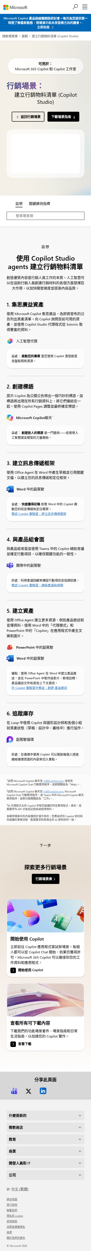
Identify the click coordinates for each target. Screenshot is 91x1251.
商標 (9, 1232)
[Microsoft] (16, 7)
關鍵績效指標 (39, 203)
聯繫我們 (12, 1210)
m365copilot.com (53, 781)
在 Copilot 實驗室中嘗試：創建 (33, 688)
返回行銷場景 (31, 116)
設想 (19, 203)
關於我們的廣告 (16, 1238)
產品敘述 (61, 688)
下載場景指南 (61, 116)
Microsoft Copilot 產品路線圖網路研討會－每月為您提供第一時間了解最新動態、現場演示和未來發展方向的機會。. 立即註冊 (46, 22)
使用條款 (12, 1221)
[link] (45, 915)
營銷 (25, 36)
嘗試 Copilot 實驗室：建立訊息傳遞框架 (38, 514)
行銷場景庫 (44, 878)
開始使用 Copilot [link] (30, 970)
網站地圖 (12, 1199)
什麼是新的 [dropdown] (18, 1115)
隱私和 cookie (15, 1216)
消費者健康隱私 (16, 1227)
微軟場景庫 (10, 36)
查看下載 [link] (24, 1043)
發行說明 (12, 1204)
